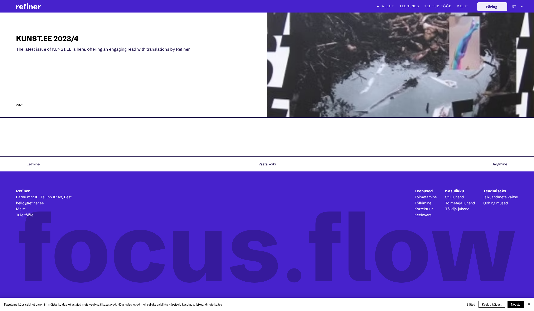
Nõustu (515, 304)
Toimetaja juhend (460, 203)
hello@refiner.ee (30, 203)
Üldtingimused (495, 203)
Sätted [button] (471, 304)
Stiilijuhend (454, 197)
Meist (20, 208)
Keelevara (423, 215)
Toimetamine (425, 197)
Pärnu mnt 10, (28, 197)
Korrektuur (423, 208)
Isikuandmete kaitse (500, 197)
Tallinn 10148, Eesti (56, 197)
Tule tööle (24, 215)
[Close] (528, 304)
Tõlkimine (422, 203)
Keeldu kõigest (491, 304)
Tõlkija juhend (457, 208)
